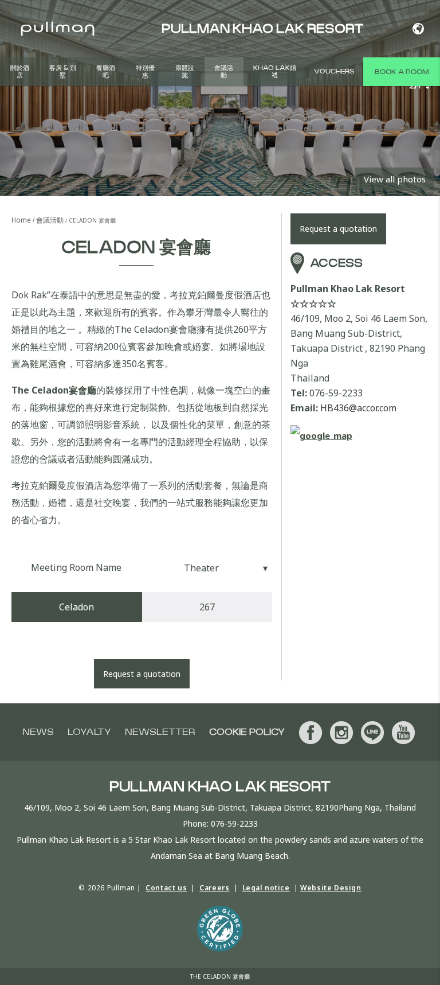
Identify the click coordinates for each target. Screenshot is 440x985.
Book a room (402, 71)
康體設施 (184, 72)
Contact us (166, 888)
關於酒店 (19, 72)
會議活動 (223, 72)
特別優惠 (145, 72)
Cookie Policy (247, 732)
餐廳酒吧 (105, 72)
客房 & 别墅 (62, 72)
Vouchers (334, 71)
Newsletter (160, 732)
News (38, 732)
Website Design (330, 888)
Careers (214, 888)
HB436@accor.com (358, 408)
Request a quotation (141, 673)
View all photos (395, 179)
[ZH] (418, 28)
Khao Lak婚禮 (274, 72)
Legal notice (266, 888)
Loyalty (89, 732)
